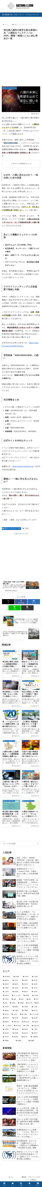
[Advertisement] (21, 63)
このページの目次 (18, 163)
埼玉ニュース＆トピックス (12, 528)
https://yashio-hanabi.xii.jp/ (23, 466)
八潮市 (26, 528)
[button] (27, 607)
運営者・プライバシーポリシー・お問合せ (31, 1178)
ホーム (11, 1177)
